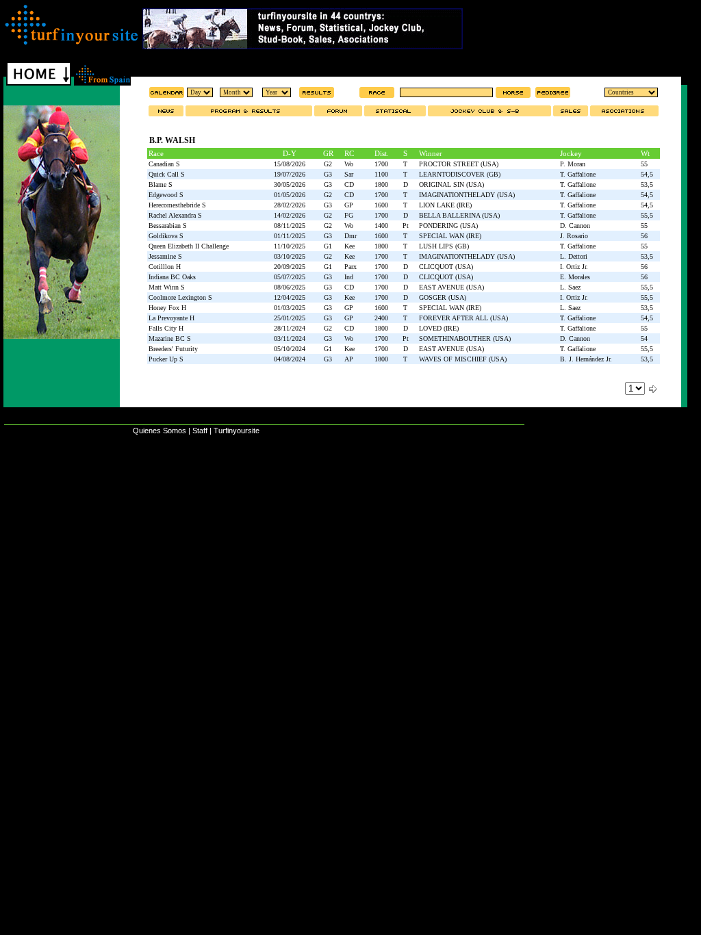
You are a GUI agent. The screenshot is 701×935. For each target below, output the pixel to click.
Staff (199, 430)
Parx (350, 266)
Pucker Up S (166, 359)
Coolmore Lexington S (180, 297)
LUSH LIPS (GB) (444, 246)
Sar (348, 174)
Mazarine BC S (170, 338)
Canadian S (164, 164)
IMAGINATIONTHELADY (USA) (467, 194)
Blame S (161, 184)
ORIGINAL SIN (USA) (451, 184)
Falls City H (166, 328)
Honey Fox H (167, 307)
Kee (349, 246)
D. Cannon (575, 225)
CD (349, 184)
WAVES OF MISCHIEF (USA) (463, 359)
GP (348, 205)
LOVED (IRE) (439, 328)
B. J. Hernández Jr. (586, 359)
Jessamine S (165, 256)
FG (348, 215)
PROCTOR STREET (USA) (458, 164)
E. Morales (575, 277)
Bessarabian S (168, 225)
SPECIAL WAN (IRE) (450, 236)
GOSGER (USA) (442, 297)
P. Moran (572, 164)
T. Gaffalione (578, 174)
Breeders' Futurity (173, 349)
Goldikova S (166, 236)
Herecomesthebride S (177, 205)
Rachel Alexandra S (175, 215)
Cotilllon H (165, 266)
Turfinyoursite (236, 430)
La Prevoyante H (171, 318)
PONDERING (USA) (448, 225)
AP (348, 359)
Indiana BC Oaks (172, 277)
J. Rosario (574, 236)
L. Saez (570, 287)
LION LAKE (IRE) (445, 205)
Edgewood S (166, 194)
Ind (348, 277)
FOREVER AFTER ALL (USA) (463, 318)
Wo (348, 164)
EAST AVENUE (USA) (451, 287)
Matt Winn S (167, 287)
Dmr (350, 236)
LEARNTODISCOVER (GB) (459, 174)
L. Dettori (573, 256)
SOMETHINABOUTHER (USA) (465, 338)
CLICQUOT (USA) (446, 266)
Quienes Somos (159, 430)
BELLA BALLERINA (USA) (459, 215)
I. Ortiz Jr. (574, 266)
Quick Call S (167, 174)
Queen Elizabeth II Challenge (189, 246)
